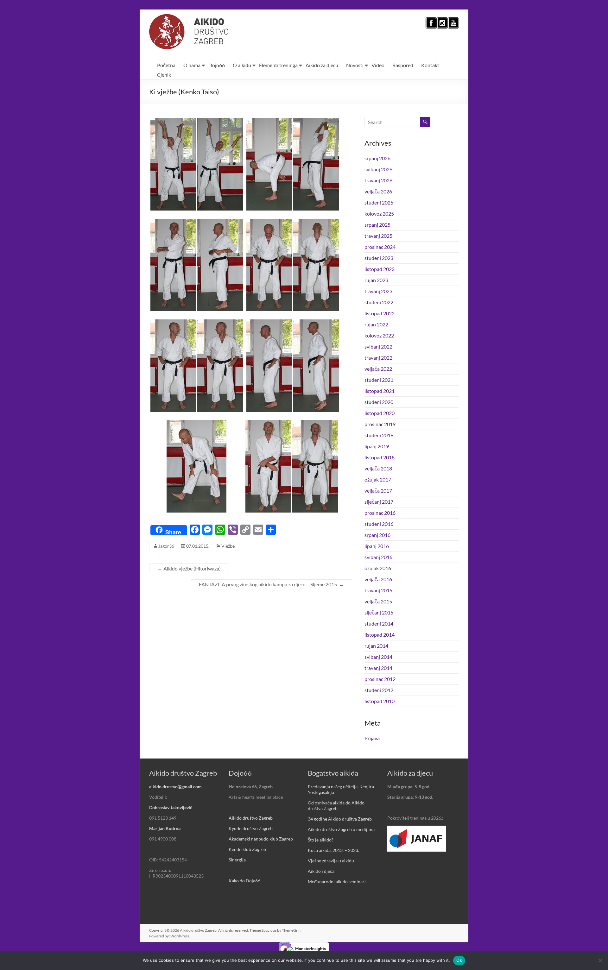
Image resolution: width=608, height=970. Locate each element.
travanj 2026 (378, 180)
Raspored (402, 65)
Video (377, 65)
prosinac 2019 (380, 424)
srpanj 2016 (377, 535)
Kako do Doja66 (244, 880)
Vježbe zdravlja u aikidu (331, 860)
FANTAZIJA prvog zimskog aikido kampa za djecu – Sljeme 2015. (271, 584)
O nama (191, 65)
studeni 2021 (378, 380)
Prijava (372, 738)
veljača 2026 (378, 191)
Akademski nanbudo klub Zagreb (261, 838)
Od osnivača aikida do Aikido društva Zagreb (336, 805)
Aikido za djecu (322, 65)
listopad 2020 (379, 413)
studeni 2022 (378, 302)
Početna (166, 65)
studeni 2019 (378, 435)
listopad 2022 (379, 313)
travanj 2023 (378, 291)
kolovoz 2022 (379, 335)
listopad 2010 (379, 701)
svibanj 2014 (378, 657)
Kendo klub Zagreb (247, 849)
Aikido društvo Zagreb (251, 818)
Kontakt (430, 65)
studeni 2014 (378, 623)
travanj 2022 (378, 358)
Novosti (355, 65)
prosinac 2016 (380, 513)
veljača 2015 (378, 601)
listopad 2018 (379, 457)
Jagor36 (166, 546)
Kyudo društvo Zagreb (251, 828)
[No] (600, 960)
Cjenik (164, 75)
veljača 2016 (378, 579)
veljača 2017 (378, 491)
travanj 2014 (378, 668)
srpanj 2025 (377, 225)
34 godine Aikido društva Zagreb (340, 819)
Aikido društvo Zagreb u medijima (341, 829)
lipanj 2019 (376, 446)
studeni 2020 (378, 402)
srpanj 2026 (377, 158)
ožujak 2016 (377, 568)
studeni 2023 (378, 258)
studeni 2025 (378, 202)
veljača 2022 (378, 369)
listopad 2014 (379, 635)
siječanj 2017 (378, 502)
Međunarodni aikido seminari (337, 881)
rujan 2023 (376, 280)
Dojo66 (216, 65)
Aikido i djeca (321, 871)
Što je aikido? (320, 839)
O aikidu (242, 65)
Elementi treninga (278, 65)
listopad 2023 (379, 269)
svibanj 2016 (378, 557)
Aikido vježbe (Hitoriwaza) (189, 568)
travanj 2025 (378, 236)
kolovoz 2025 (379, 214)
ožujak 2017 (377, 479)
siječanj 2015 (378, 612)
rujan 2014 (376, 646)
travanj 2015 (378, 590)
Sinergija (237, 859)
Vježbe (228, 546)
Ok (459, 960)
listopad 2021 (379, 391)
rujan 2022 (376, 324)
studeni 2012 (378, 690)
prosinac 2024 (380, 247)
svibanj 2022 (378, 346)
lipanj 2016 (376, 546)
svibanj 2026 (378, 169)
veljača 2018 (378, 468)
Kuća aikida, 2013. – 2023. (333, 850)
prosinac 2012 (380, 679)
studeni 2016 (378, 524)
